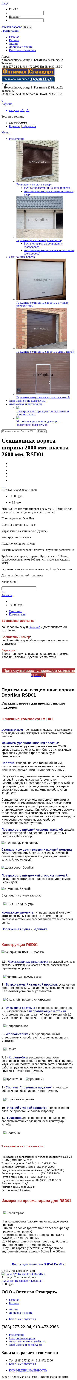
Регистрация (11, 30)
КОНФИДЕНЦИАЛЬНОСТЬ (28, 1370)
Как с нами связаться (22, 1363)
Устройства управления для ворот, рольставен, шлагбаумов (38, 423)
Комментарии (18, 614)
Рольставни (16, 138)
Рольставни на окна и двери (34, 184)
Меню (5, 132)
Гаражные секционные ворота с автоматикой (45, 351)
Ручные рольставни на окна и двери (47, 187)
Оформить (29, 126)
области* (34, 627)
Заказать (6, 595)
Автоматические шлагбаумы (27, 400)
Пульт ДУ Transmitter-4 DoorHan (21, 1280)
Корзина (14, 126)
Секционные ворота (22, 256)
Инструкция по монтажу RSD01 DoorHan (38, 1264)
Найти (41, 431)
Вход (4, 3)
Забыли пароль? (11, 27)
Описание (15, 611)
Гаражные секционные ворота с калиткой (43, 397)
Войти (27, 27)
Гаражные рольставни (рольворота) (39, 240)
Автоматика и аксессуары (25, 404)
